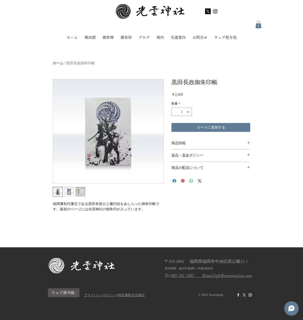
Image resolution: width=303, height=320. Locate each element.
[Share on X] (199, 180)
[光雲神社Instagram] (250, 295)
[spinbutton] (182, 112)
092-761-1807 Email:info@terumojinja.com (211, 275)
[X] (208, 11)
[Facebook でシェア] (174, 180)
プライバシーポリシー (100, 295)
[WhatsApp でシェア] (191, 180)
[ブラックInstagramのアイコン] (215, 11)
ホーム (58, 63)
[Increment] (188, 112)
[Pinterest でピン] (182, 180)
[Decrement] (175, 112)
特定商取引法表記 (131, 295)
